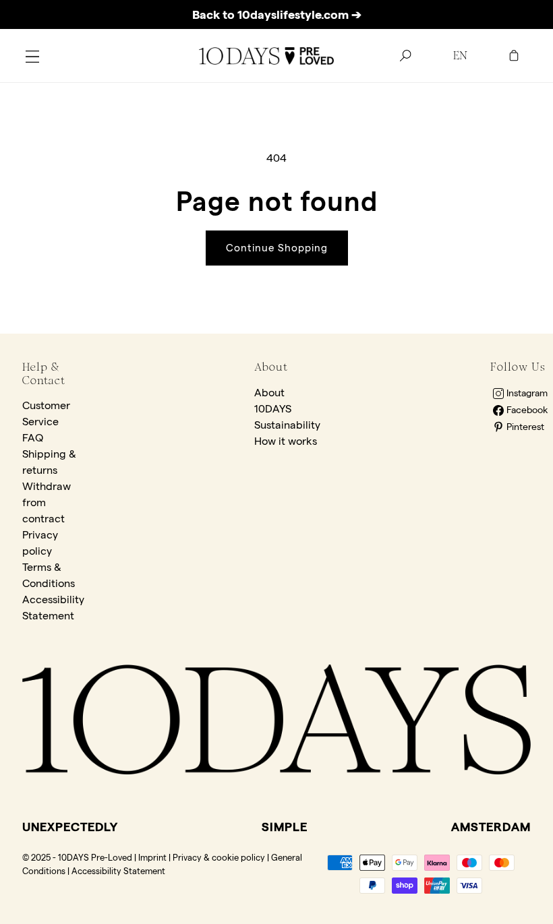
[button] (32, 56)
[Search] (405, 56)
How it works (285, 441)
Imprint (152, 857)
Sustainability (287, 425)
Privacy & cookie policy (219, 857)
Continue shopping (277, 247)
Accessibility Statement (118, 870)
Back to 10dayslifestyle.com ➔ (276, 14)
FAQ (32, 437)
